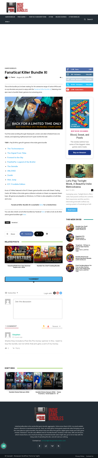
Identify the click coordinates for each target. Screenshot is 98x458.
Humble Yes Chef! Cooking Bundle (48, 266)
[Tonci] (7, 77)
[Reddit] (46, 446)
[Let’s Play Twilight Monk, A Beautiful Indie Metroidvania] (79, 171)
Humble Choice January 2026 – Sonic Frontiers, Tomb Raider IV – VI (48, 392)
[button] (88, 19)
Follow (89, 74)
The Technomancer (15, 149)
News (68, 177)
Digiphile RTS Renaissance (80, 237)
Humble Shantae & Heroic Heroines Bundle (83, 257)
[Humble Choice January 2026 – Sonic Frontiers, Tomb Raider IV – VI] (48, 380)
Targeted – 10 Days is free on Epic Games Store (83, 246)
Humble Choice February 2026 (19, 392)
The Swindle (12, 166)
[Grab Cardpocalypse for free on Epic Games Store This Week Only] (70, 268)
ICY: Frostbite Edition (16, 184)
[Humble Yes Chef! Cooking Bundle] (48, 254)
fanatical (14, 222)
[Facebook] (39, 446)
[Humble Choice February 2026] (19, 380)
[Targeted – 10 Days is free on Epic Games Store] (70, 248)
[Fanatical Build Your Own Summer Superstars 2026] (19, 254)
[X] (58, 446)
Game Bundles (10, 68)
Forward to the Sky (15, 157)
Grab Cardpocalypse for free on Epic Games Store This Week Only (84, 267)
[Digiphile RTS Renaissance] (70, 237)
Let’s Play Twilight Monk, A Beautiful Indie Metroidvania (79, 183)
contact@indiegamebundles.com (53, 441)
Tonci (13, 77)
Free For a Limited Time (82, 250)
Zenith (10, 175)
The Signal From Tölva (16, 153)
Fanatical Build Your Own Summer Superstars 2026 (19, 266)
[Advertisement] (49, 46)
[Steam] (52, 446)
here (41, 205)
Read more (72, 210)
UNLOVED (11, 171)
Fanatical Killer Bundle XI (42, 89)
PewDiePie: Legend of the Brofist (21, 162)
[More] (46, 234)
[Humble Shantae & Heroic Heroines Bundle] (70, 258)
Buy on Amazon (79, 152)
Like (90, 69)
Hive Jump (11, 180)
